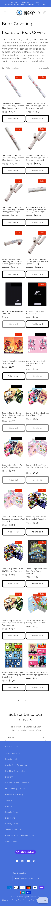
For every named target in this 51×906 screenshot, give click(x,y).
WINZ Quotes (11, 841)
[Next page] (32, 700)
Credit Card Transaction (16, 765)
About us (9, 806)
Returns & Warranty (14, 794)
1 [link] (18, 700)
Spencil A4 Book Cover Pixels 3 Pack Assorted (36, 622)
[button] (5, 13)
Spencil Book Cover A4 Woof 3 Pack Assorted (12, 466)
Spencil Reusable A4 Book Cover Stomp (13, 362)
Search (8, 800)
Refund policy (15, 900)
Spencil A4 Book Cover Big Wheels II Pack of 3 (36, 518)
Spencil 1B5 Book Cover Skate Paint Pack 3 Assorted (36, 571)
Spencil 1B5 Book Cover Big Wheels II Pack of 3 (12, 570)
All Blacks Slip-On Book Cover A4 (12, 312)
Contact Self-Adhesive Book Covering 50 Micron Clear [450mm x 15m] (37, 158)
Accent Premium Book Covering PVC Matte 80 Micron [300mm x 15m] (36, 210)
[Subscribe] (43, 738)
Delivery (9, 777)
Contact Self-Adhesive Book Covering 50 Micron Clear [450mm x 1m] (13, 106)
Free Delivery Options (15, 789)
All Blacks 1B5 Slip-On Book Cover (35, 312)
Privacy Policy (11, 824)
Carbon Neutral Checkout (17, 783)
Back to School (12, 812)
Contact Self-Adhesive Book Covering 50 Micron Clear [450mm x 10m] (13, 158)
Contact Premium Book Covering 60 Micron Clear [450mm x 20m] (37, 261)
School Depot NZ (23, 897)
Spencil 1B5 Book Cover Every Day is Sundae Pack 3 (37, 467)
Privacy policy (28, 900)
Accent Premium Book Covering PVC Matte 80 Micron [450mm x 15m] (12, 261)
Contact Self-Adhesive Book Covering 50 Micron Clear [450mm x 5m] (37, 106)
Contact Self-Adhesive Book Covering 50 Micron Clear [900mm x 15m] (13, 210)
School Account (12, 753)
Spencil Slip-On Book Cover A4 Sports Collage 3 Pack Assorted (13, 623)
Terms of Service (13, 830)
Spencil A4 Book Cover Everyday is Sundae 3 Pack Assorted (13, 519)
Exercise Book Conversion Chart (20, 836)
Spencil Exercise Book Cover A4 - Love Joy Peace (35, 363)
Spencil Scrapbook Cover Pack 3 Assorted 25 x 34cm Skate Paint (13, 675)
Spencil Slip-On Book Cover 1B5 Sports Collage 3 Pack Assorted (13, 415)
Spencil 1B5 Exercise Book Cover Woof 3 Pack (37, 414)
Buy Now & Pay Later (15, 771)
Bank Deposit (11, 759)
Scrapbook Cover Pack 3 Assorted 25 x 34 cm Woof (37, 674)
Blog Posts (10, 818)
